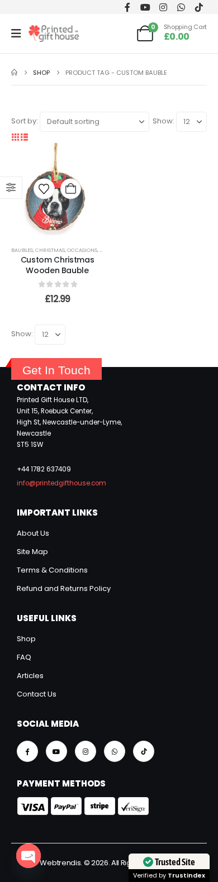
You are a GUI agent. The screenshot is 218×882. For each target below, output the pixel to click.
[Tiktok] (199, 7)
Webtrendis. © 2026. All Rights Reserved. (109, 862)
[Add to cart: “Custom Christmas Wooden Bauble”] (70, 189)
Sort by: (24, 121)
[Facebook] (127, 7)
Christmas (50, 250)
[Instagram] (163, 7)
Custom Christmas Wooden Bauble (57, 265)
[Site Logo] (54, 33)
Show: (163, 121)
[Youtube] (145, 7)
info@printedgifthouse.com (61, 483)
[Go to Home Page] (14, 72)
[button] (15, 137)
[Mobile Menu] (20, 33)
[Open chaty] (28, 855)
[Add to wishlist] (44, 189)
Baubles (22, 250)
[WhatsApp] (181, 7)
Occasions (82, 250)
